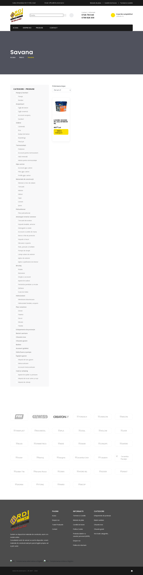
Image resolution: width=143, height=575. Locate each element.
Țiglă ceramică (23, 111)
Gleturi (20, 194)
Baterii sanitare (99, 520)
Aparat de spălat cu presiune (27, 375)
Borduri (20, 100)
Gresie (20, 311)
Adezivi (20, 190)
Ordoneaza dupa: (59, 86)
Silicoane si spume (24, 243)
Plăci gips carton (23, 172)
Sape (20, 198)
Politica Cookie (78, 529)
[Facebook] (71, 15)
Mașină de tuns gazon (25, 360)
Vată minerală (23, 157)
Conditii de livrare (111, 3)
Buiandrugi (21, 138)
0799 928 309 (88, 17)
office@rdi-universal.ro (56, 3)
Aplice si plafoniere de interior (28, 262)
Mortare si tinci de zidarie (26, 183)
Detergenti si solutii (24, 228)
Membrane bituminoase (26, 299)
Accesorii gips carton (25, 168)
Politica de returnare (79, 545)
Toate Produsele (57, 525)
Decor (20, 318)
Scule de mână (23, 292)
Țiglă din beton (23, 108)
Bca (19, 130)
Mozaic (20, 322)
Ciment (20, 202)
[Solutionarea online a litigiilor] (58, 561)
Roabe (20, 269)
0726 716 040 (88, 15)
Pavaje (20, 96)
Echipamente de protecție (102, 516)
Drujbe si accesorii (24, 277)
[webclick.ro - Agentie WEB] (132, 571)
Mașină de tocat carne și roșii (28, 378)
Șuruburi (21, 119)
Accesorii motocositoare (26, 367)
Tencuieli (21, 187)
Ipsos (20, 205)
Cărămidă (21, 127)
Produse (39, 28)
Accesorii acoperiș (24, 115)
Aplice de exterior (24, 258)
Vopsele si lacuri (23, 239)
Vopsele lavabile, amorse (26, 224)
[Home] (16, 15)
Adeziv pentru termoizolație (27, 160)
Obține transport (58, 132)
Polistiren (21, 149)
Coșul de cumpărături (124, 15)
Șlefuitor (21, 288)
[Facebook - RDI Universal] (11, 553)
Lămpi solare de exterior (26, 254)
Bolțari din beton (24, 134)
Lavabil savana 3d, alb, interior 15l (61, 122)
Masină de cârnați (24, 382)
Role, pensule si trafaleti (26, 247)
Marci (21, 57)
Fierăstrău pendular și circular (28, 284)
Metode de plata (95, 3)
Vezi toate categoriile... (101, 534)
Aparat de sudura (24, 281)
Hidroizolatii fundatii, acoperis (28, 303)
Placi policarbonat (24, 213)
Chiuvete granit (99, 529)
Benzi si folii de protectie (26, 236)
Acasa (15, 28)
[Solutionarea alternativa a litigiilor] (26, 561)
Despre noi (27, 28)
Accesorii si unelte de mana (27, 232)
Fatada (20, 326)
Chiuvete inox (98, 525)
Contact (53, 28)
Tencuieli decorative (25, 220)
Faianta (20, 314)
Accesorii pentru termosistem (28, 153)
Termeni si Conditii (79, 516)
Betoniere (21, 273)
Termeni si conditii (126, 3)
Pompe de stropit (24, 251)
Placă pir (21, 142)
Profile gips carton (24, 175)
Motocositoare (23, 363)
